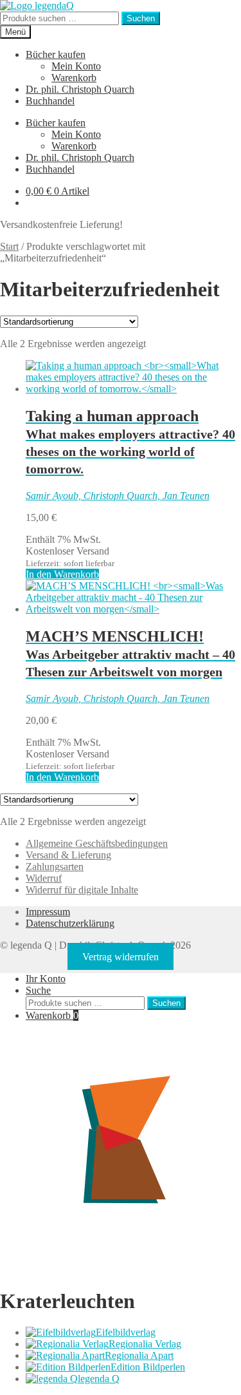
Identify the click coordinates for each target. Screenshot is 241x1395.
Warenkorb (73, 77)
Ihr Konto (46, 978)
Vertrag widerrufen (120, 956)
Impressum (48, 911)
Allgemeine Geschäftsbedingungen (97, 843)
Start (9, 246)
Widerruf (44, 878)
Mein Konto (76, 66)
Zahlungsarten (55, 866)
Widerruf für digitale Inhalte (82, 889)
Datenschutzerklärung (70, 923)
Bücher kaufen (55, 54)
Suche (38, 990)
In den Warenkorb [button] (62, 574)
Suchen (141, 18)
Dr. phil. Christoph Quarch (80, 89)
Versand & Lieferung (68, 854)
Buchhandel (50, 100)
